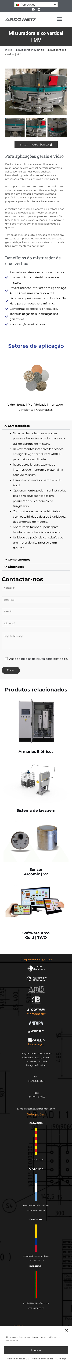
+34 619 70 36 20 (36, 1160)
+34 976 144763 (36, 1096)
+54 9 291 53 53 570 (36, 1210)
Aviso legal (60, 1358)
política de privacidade (37, 658)
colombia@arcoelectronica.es (36, 1256)
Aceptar (36, 1350)
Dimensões (16, 566)
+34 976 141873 (36, 1081)
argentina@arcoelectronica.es (36, 1205)
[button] (66, 1330)
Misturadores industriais (29, 49)
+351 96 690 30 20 (36, 1308)
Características (19, 425)
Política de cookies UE (17, 1358)
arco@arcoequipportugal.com (36, 1303)
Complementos (19, 559)
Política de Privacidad (42, 1358)
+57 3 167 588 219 (36, 1260)
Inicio (8, 49)
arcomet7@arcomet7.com (40, 1108)
